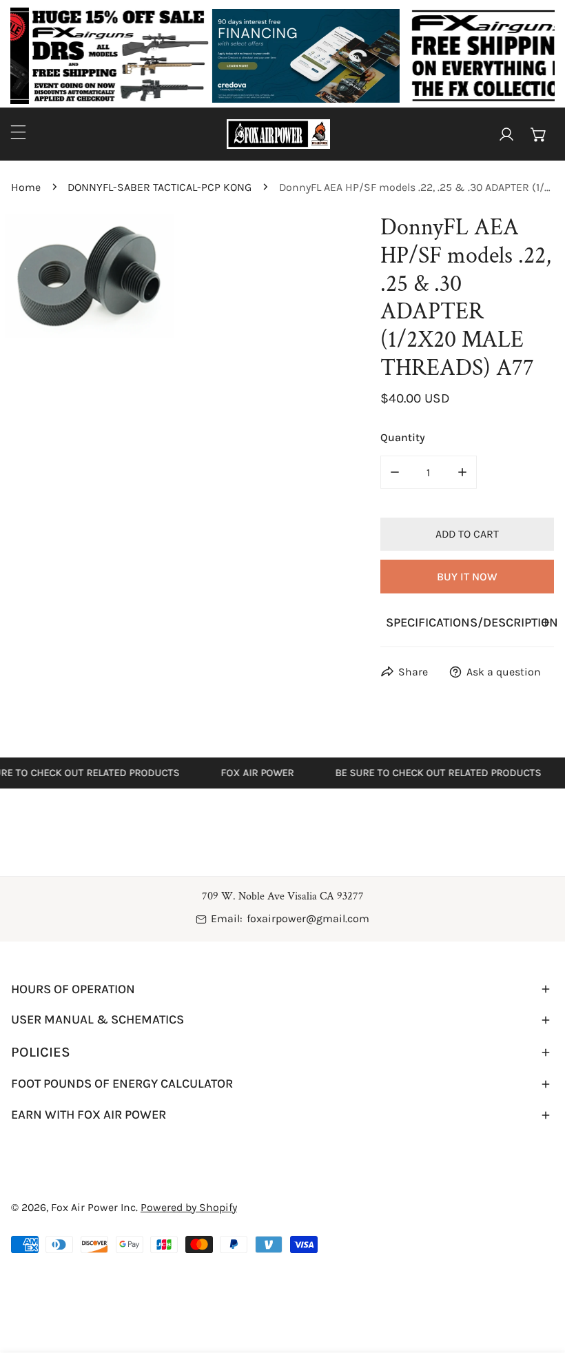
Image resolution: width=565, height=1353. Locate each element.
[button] (538, 134)
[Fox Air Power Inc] (278, 134)
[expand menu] (18, 132)
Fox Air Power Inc (93, 1207)
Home (26, 187)
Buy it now (467, 576)
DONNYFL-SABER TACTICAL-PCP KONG (159, 187)
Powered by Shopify (189, 1207)
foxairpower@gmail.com (308, 918)
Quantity (402, 437)
